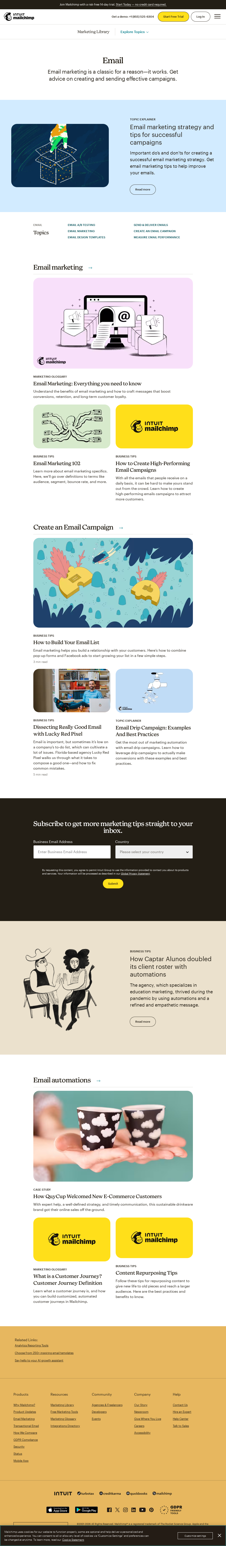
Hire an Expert (182, 1412)
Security (18, 1446)
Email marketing (58, 267)
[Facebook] (109, 1509)
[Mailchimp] (162, 1494)
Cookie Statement (73, 1539)
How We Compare (25, 1432)
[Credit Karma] (110, 1494)
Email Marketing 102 (56, 463)
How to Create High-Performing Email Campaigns (153, 466)
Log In (200, 16)
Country (122, 841)
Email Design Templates (86, 237)
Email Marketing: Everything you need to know (87, 383)
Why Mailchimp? (24, 1405)
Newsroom (141, 1412)
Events (96, 1419)
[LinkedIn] (133, 1509)
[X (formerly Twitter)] (117, 1509)
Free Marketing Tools (64, 1412)
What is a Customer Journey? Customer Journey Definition (67, 1279)
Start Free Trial (173, 16)
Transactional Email (26, 1426)
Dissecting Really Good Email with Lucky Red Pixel (67, 730)
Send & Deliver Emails (151, 225)
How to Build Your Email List (66, 642)
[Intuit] (63, 1494)
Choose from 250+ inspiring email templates (44, 1353)
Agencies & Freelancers (107, 1405)
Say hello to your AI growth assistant (39, 1360)
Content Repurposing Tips (146, 1273)
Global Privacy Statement (135, 873)
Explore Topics (133, 32)
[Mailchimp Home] (19, 16)
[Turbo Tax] (85, 1494)
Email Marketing (81, 231)
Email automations (62, 1080)
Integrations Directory (65, 1426)
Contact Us (180, 1405)
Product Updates (24, 1412)
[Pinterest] (151, 1509)
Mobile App (20, 1460)
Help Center (180, 1419)
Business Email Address (53, 841)
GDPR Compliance (25, 1440)
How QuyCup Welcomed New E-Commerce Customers (97, 1196)
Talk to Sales (181, 1426)
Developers (99, 1412)
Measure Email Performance (157, 237)
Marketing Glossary (63, 1419)
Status (17, 1453)
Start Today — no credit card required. (141, 4)
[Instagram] (125, 1509)
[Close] (219, 1535)
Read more (142, 189)
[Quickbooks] (136, 1494)
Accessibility (142, 1432)
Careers (139, 1426)
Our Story (140, 1405)
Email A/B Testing (81, 225)
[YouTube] (142, 1509)
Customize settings (195, 1535)
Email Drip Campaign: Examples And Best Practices (153, 731)
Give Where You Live (147, 1419)
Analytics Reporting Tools (31, 1345)
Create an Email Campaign (155, 231)
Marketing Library (93, 31)
